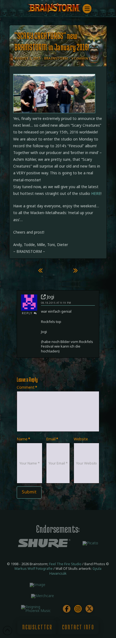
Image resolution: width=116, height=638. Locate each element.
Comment (27, 387)
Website (81, 438)
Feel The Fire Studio (65, 564)
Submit (29, 492)
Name (23, 438)
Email (52, 438)
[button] (87, 8)
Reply (28, 313)
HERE (96, 193)
